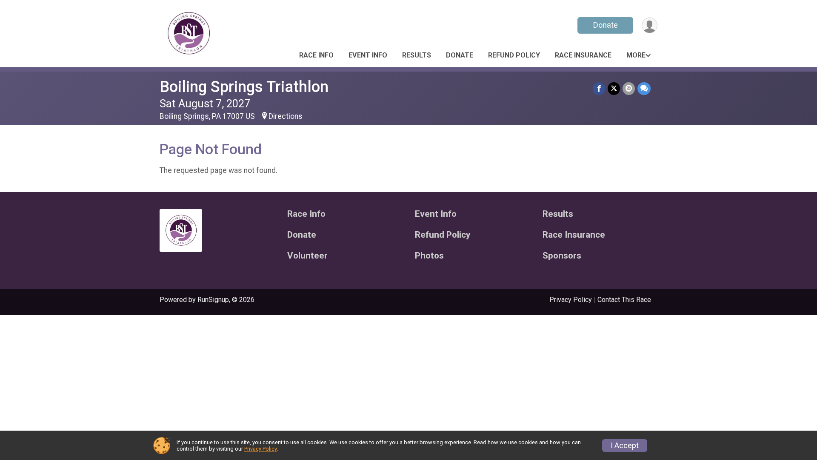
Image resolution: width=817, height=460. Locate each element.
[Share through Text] (644, 88)
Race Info (316, 55)
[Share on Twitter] (614, 88)
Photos (429, 256)
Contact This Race (624, 300)
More (636, 55)
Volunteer (307, 256)
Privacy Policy (570, 300)
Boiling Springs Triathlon (244, 87)
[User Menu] (649, 25)
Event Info (368, 55)
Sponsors (562, 256)
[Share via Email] (629, 88)
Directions (286, 116)
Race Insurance (583, 55)
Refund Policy (514, 55)
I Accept (625, 445)
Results (416, 55)
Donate (605, 24)
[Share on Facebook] (599, 88)
